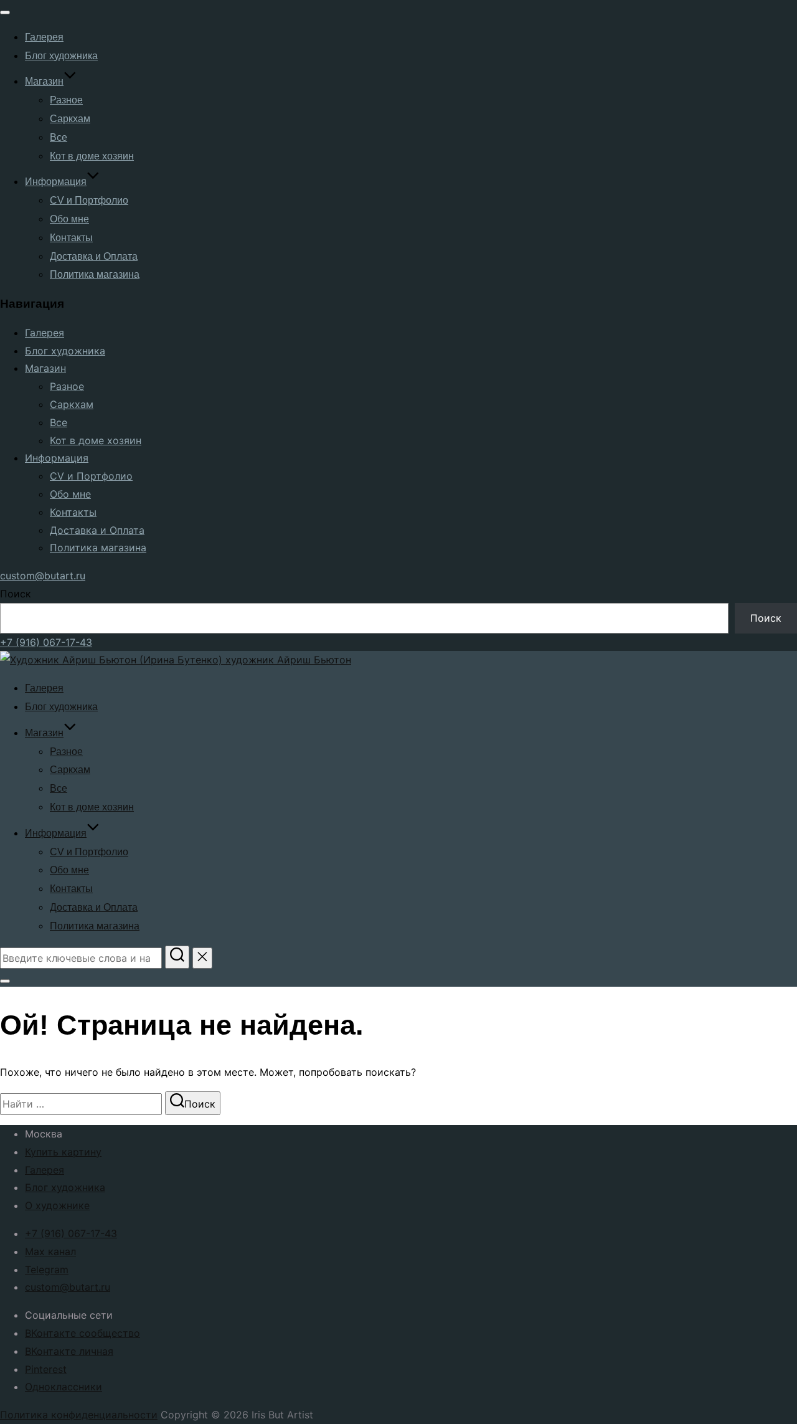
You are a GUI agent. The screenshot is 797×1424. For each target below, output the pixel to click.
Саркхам (70, 118)
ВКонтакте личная (69, 1351)
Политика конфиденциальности (79, 1414)
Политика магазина (94, 274)
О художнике (57, 1205)
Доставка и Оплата (94, 256)
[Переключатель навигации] (5, 12)
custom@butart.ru (42, 575)
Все (58, 137)
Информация (56, 181)
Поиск (15, 593)
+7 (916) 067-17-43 (46, 642)
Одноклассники (63, 1386)
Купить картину (63, 1152)
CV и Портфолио (89, 200)
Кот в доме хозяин (92, 156)
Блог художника (61, 55)
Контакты (71, 237)
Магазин (44, 81)
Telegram (46, 1269)
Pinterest (46, 1369)
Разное (66, 100)
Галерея (44, 37)
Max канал (50, 1251)
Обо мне (69, 219)
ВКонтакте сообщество (82, 1333)
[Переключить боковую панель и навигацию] (5, 981)
